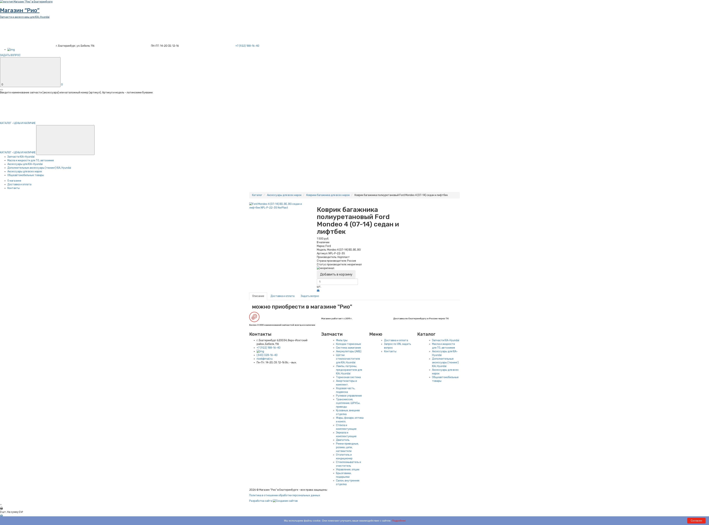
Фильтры (341, 340)
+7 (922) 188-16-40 (268, 347)
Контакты (13, 188)
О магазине (14, 180)
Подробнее (399, 520)
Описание (258, 296)
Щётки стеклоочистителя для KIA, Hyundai (348, 359)
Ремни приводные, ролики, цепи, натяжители (347, 447)
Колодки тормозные (348, 344)
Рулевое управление (349, 395)
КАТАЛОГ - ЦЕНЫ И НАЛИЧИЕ (18, 152)
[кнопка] (1, 89)
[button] (65, 140)
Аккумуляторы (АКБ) (348, 351)
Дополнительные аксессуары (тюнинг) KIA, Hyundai (39, 167)
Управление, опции (347, 469)
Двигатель (343, 440)
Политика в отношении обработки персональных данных (284, 495)
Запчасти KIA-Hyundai (21, 156)
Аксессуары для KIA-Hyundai (25, 164)
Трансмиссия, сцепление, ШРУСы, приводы (348, 403)
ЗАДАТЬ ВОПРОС (10, 55)
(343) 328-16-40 (267, 355)
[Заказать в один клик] (318, 290)
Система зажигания (348, 347)
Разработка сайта (261, 500)
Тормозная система (348, 377)
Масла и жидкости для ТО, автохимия (30, 160)
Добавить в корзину (336, 274)
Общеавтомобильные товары (25, 175)
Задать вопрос (310, 296)
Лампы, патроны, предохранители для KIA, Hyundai (349, 370)
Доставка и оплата (19, 184)
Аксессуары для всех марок (24, 171)
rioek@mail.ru (265, 358)
